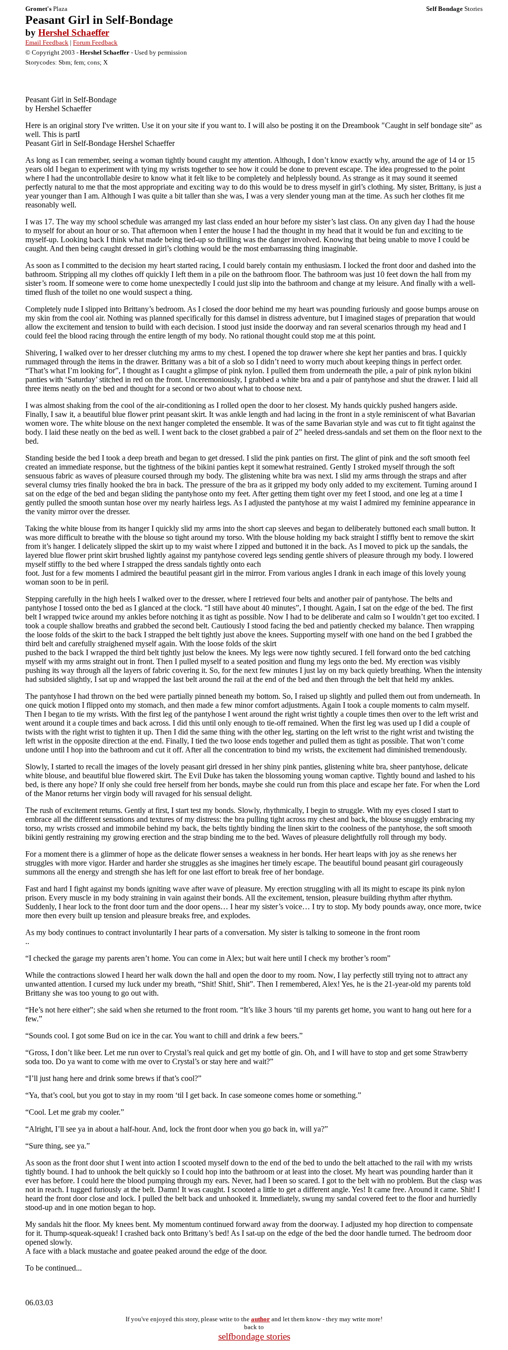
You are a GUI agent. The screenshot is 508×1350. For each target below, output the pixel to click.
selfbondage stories (254, 1336)
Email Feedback (46, 42)
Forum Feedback (95, 42)
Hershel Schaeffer (73, 32)
